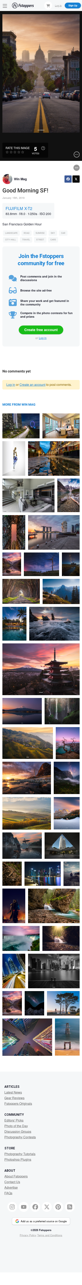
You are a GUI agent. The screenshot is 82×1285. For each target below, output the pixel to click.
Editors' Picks (13, 1120)
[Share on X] (76, 179)
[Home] (23, 5)
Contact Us (12, 1181)
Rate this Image (18, 148)
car (63, 233)
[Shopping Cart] (48, 5)
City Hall (10, 239)
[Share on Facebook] (68, 179)
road (26, 233)
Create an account (32, 384)
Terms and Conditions (49, 1235)
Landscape (11, 233)
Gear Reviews (14, 1098)
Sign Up (72, 5)
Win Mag (20, 179)
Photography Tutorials (19, 1154)
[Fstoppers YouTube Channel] (24, 1207)
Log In (58, 5)
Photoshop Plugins (17, 1159)
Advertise (11, 1187)
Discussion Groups (17, 1131)
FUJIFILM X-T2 (19, 208)
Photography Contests (20, 1137)
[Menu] (5, 5)
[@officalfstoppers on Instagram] (12, 1207)
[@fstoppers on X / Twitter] (47, 1207)
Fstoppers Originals (18, 1103)
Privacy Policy (28, 1235)
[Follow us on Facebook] (35, 1207)
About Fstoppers (16, 1176)
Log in (43, 338)
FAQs (8, 1193)
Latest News (13, 1092)
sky (53, 233)
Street (40, 239)
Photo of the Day (16, 1126)
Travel (26, 239)
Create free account (41, 329)
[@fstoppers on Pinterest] (58, 1207)
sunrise (40, 233)
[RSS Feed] (70, 1207)
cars (53, 239)
